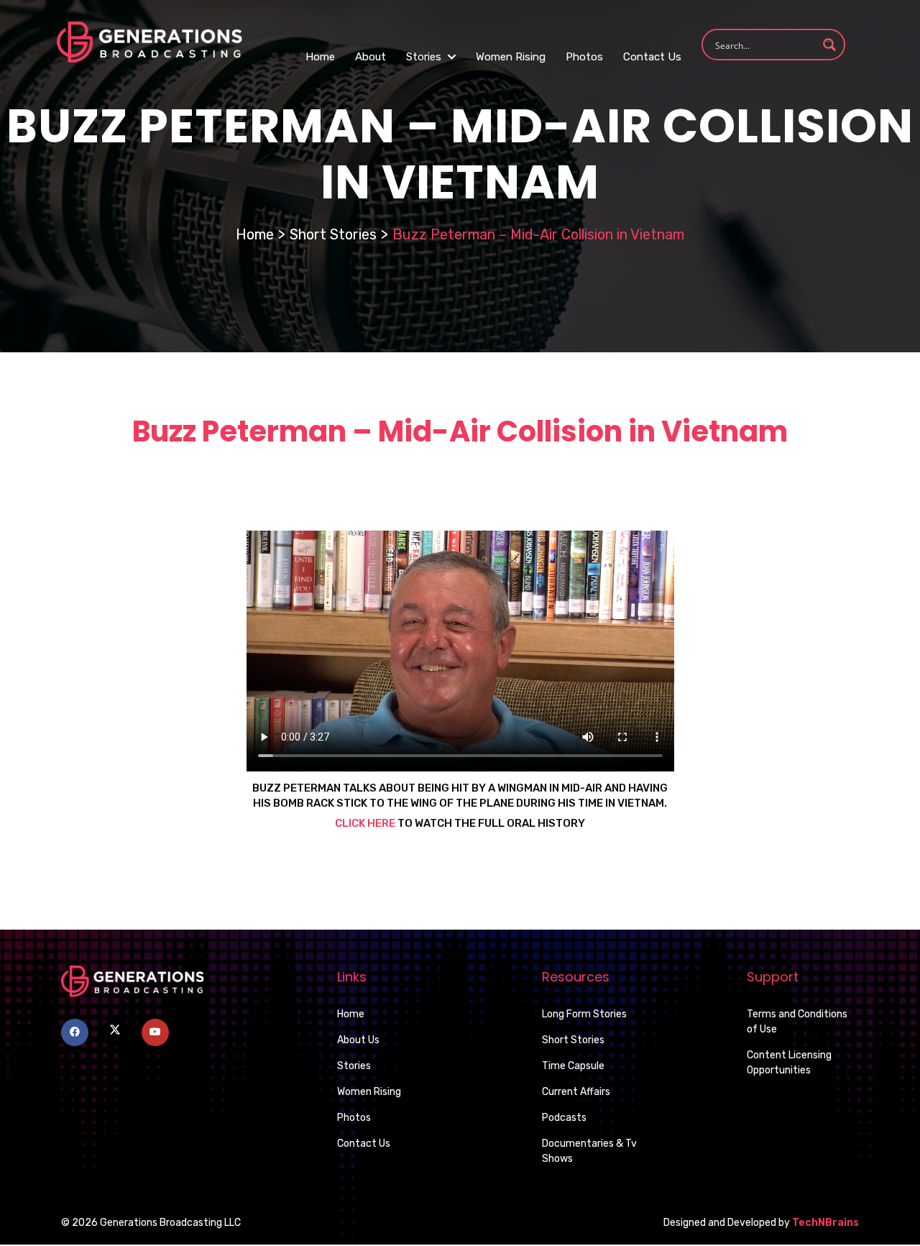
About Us (358, 1040)
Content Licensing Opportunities (789, 1062)
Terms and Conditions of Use (797, 1021)
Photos (584, 56)
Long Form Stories (584, 1014)
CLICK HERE (365, 823)
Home (320, 56)
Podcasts (564, 1118)
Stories (425, 56)
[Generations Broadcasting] (149, 41)
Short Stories (333, 234)
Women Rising (511, 56)
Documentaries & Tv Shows (589, 1151)
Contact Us (652, 56)
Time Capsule (573, 1066)
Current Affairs (576, 1092)
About (370, 56)
